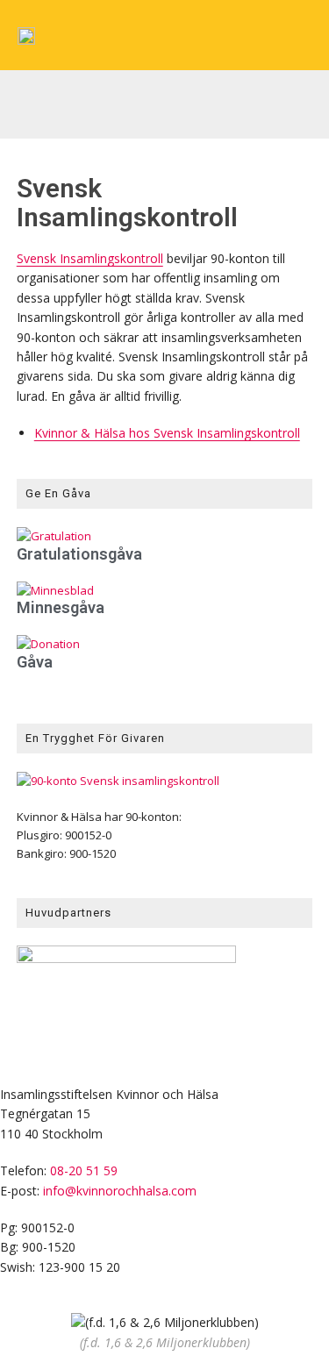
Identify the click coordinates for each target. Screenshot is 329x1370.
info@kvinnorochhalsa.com (120, 1190)
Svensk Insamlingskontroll (90, 258)
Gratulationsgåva (79, 554)
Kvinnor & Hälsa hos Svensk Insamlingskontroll (167, 433)
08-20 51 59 (84, 1170)
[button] (25, 98)
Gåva (35, 662)
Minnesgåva (60, 607)
